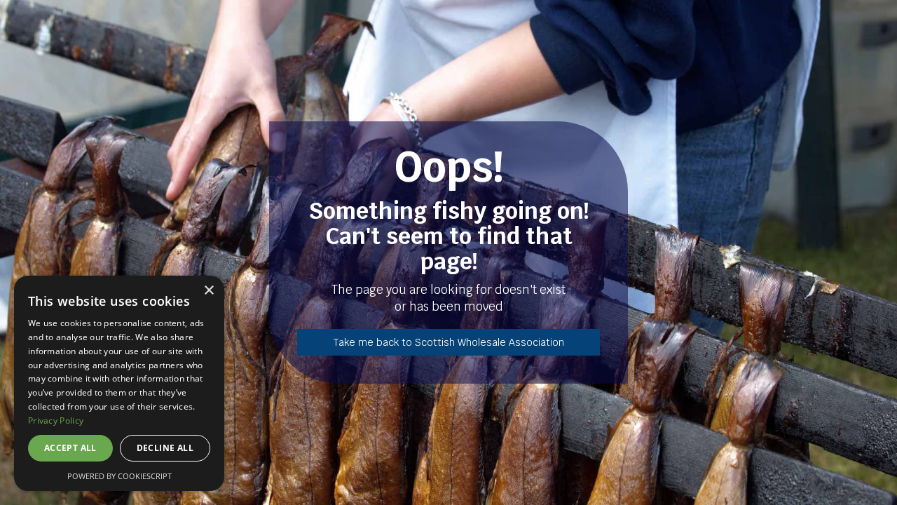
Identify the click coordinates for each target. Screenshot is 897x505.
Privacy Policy (55, 420)
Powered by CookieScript (119, 476)
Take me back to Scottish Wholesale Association (449, 342)
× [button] (208, 290)
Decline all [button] (165, 448)
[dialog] (119, 383)
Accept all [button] (70, 448)
